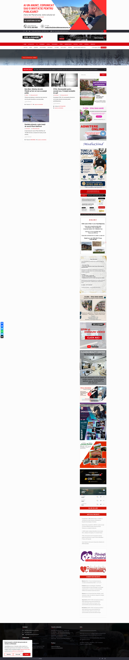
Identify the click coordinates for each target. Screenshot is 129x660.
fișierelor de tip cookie (25, 649)
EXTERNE (57, 47)
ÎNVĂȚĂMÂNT (55, 44)
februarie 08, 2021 (34, 95)
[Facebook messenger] (2, 326)
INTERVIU (86, 44)
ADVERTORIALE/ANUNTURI (79, 47)
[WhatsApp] (2, 331)
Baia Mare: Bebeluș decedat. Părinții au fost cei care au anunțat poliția (36, 91)
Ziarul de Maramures (27, 57)
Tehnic (27, 95)
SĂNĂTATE (93, 44)
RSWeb (40, 658)
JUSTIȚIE (25, 47)
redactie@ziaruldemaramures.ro (32, 634)
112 (37, 44)
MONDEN (36, 47)
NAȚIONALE (50, 47)
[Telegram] (2, 334)
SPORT (81, 44)
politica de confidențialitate (18, 651)
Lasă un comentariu (39, 104)
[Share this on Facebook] (2, 323)
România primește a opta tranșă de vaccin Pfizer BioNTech (35, 125)
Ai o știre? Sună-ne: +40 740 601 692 (41, 31)
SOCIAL (48, 44)
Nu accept (18, 654)
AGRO (30, 47)
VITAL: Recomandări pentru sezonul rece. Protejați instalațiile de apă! (64, 91)
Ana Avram (56, 95)
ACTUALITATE (31, 44)
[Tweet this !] (2, 328)
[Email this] (2, 336)
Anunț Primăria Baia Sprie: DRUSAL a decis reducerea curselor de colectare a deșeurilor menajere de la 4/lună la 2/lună (93, 595)
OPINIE (61, 44)
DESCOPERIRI (43, 47)
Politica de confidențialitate (57, 648)
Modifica (9, 654)
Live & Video (63, 47)
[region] (17, 648)
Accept (26, 654)
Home (25, 44)
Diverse (70, 47)
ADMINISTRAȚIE (68, 44)
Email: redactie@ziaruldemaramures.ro (60, 31)
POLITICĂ (76, 44)
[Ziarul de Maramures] (35, 37)
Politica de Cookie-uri (55, 646)
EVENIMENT (42, 44)
